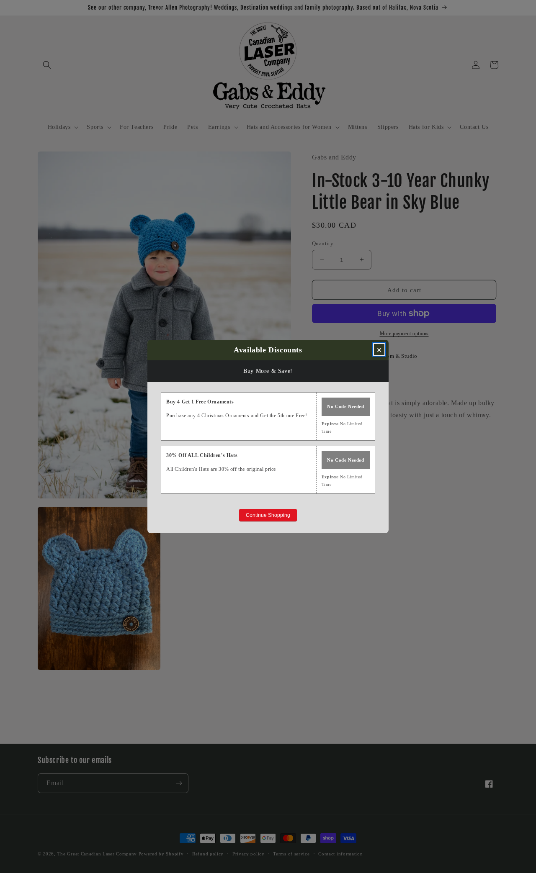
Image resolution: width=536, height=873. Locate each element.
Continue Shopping (268, 515)
